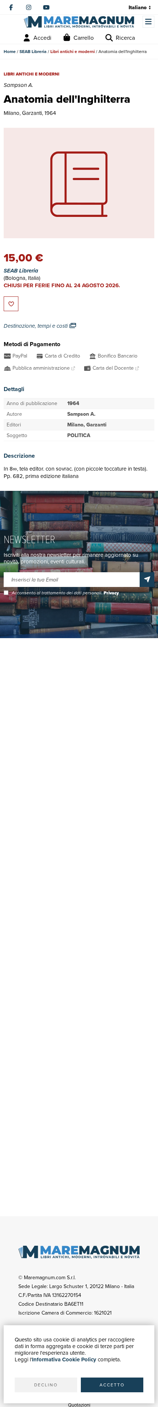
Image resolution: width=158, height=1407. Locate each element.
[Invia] (147, 579)
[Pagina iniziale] (79, 22)
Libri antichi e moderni (72, 51)
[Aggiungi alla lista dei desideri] (11, 303)
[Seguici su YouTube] (46, 7)
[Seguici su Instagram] (28, 7)
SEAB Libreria (33, 51)
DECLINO (46, 1385)
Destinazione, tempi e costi (36, 326)
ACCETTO (112, 1385)
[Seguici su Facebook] (11, 7)
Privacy (111, 593)
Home (10, 51)
